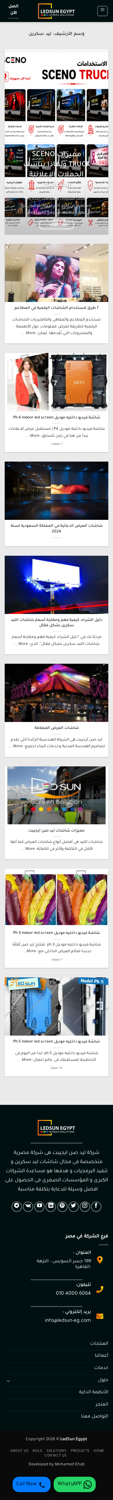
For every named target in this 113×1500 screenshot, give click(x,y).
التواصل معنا (94, 1416)
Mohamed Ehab (70, 1465)
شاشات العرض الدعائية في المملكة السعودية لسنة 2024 (57, 529)
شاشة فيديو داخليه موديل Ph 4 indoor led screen (56, 418)
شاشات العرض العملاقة (57, 728)
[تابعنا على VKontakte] (28, 1207)
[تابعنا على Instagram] (85, 1207)
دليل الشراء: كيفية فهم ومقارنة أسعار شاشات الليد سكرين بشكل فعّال (56, 623)
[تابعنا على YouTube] (39, 1207)
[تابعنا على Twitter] (73, 1207)
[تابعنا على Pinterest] (62, 1207)
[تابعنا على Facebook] (96, 1207)
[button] (102, 11)
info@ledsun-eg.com (68, 1321)
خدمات (101, 1368)
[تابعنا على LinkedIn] (51, 1207)
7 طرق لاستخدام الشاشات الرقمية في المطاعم (56, 308)
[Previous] (98, 141)
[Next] (10, 141)
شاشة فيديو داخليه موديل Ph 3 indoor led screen (56, 933)
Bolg (37, 1451)
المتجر (102, 1404)
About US (19, 1451)
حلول (103, 1380)
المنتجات (99, 1344)
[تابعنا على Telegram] (17, 1207)
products (80, 1451)
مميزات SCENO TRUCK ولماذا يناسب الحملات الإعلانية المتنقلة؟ (56, 170)
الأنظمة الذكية (93, 1392)
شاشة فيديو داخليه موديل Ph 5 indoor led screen (56, 1042)
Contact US (56, 1456)
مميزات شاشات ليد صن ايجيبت (56, 831)
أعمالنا (101, 1356)
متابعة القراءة (56, 224)
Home (99, 1451)
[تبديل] (8, 1380)
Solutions (56, 1451)
